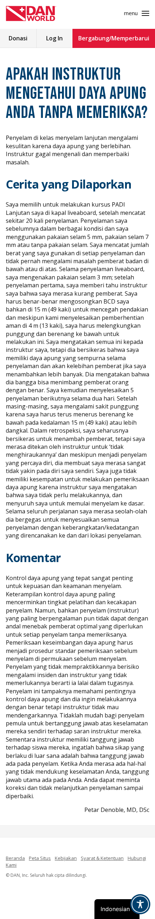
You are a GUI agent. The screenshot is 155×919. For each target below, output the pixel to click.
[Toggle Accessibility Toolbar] (140, 904)
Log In (54, 38)
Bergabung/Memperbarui (113, 38)
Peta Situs (40, 858)
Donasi (18, 38)
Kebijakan (66, 858)
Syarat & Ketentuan (102, 858)
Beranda (15, 858)
